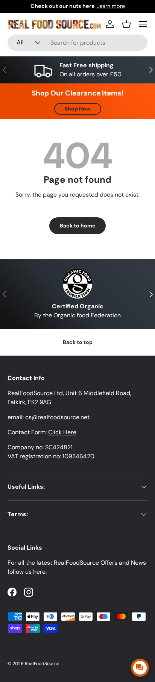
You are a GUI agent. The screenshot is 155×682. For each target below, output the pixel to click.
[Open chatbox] (140, 668)
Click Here (62, 432)
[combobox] (77, 43)
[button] (126, 24)
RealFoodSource (42, 664)
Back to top (78, 342)
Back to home (77, 225)
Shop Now (78, 108)
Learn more (110, 6)
